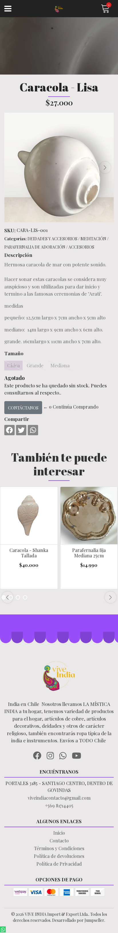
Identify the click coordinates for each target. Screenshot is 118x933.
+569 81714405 (59, 806)
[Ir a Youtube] (78, 754)
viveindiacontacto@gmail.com (59, 798)
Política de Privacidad (59, 864)
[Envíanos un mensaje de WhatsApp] (3, 929)
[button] (18, 597)
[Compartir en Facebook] (9, 430)
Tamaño (13, 353)
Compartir (16, 419)
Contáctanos (23, 408)
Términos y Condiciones (59, 848)
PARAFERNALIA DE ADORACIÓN (34, 247)
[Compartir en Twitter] (21, 430)
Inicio (59, 833)
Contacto (59, 841)
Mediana (60, 365)
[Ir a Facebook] (39, 754)
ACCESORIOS (81, 247)
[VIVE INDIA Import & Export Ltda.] (59, 8)
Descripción (18, 255)
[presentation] (105, 167)
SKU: (9, 230)
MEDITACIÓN (93, 238)
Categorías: (15, 238)
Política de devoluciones (59, 856)
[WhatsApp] (65, 754)
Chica (13, 365)
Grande (35, 365)
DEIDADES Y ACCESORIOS (52, 238)
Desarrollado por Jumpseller (78, 920)
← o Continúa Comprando (71, 407)
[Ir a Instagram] (52, 754)
